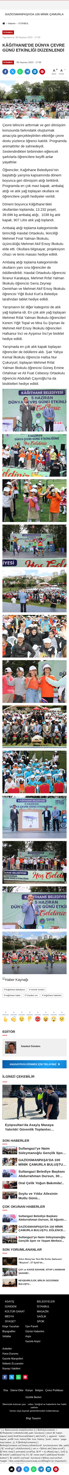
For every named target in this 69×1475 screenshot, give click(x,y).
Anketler (7, 1348)
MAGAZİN (43, 1311)
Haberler (12, 23)
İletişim (39, 1390)
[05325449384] (18, 1377)
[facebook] (19, 1469)
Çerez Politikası (54, 1390)
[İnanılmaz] (54, 1013)
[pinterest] (56, 1469)
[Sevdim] (21, 1013)
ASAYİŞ (9, 1301)
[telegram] (41, 1469)
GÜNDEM (10, 1306)
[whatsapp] (34, 1469)
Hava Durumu (10, 1353)
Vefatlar (6, 1336)
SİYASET (10, 1321)
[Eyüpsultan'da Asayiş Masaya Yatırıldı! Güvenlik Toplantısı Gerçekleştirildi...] (34, 1102)
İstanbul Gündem (30, 1046)
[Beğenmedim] (29, 1013)
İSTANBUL (23, 23)
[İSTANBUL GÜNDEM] (25, 1377)
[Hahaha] (46, 1013)
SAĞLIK (41, 1316)
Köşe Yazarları (10, 1326)
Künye (29, 1390)
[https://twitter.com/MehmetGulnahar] (11, 1377)
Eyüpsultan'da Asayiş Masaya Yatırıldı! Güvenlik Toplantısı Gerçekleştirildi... (29, 1127)
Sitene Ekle (16, 1390)
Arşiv (28, 1336)
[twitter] (26, 1469)
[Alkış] (13, 1013)
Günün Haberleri (34, 1331)
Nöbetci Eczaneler (12, 1363)
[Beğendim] (5, 1013)
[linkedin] (48, 1469)
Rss (6, 1390)
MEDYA (9, 1316)
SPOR (40, 1321)
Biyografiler (8, 1331)
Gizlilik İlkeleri (33, 1397)
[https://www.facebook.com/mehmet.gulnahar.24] (4, 1377)
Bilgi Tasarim (33, 1418)
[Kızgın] (37, 1013)
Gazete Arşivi (32, 1341)
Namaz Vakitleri (11, 1368)
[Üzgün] (62, 1013)
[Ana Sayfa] (3, 24)
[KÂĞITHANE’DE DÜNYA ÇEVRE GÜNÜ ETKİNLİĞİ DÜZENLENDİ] (34, 99)
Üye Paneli (31, 1326)
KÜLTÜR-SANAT (15, 1311)
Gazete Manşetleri (12, 1358)
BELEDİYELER (46, 1301)
